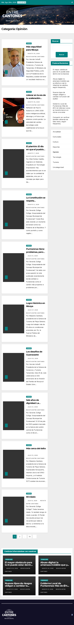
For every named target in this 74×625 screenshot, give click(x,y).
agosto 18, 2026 (34, 102)
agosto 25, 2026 (12, 568)
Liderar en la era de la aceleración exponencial (36, 98)
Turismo (56, 162)
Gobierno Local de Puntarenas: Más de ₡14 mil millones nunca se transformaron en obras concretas (61, 108)
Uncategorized (58, 167)
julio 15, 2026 (33, 455)
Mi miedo (31, 497)
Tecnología (57, 157)
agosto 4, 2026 (34, 204)
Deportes (56, 147)
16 (30, 537)
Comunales (57, 137)
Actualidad (57, 132)
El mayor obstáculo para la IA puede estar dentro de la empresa (61, 72)
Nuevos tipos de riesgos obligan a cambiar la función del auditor (18, 586)
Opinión (29, 43)
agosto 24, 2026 (48, 568)
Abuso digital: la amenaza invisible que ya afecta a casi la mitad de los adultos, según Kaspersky (61, 83)
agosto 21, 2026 (12, 589)
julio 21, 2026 (33, 407)
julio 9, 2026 (33, 500)
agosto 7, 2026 (33, 153)
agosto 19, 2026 (34, 53)
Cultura (55, 142)
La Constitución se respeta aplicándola (35, 200)
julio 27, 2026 (33, 310)
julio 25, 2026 (33, 358)
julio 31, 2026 (33, 256)
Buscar (55, 41)
